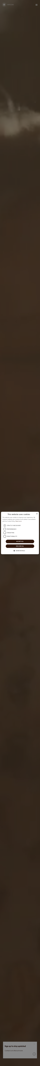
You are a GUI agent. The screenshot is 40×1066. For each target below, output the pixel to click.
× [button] (37, 514)
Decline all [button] (20, 546)
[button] (20, 550)
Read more (19, 521)
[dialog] (20, 533)
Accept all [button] (20, 541)
